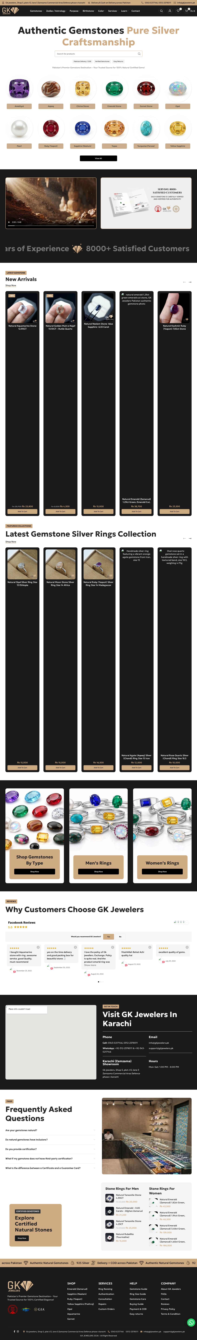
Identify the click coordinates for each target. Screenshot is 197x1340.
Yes (108, 937)
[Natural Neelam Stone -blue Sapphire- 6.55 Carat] (98, 307)
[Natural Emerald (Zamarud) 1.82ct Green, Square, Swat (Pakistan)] (153, 1202)
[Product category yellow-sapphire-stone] (178, 132)
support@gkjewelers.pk (161, 1048)
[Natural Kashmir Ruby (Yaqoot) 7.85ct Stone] (175, 308)
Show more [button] (90, 965)
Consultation (105, 1299)
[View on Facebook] (38, 947)
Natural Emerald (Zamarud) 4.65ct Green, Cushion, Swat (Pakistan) (173, 1241)
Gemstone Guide (138, 1289)
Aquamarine (73, 1314)
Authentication (106, 1294)
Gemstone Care (138, 1299)
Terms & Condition (170, 1314)
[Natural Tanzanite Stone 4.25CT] (109, 1224)
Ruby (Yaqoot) (74, 1299)
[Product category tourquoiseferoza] (146, 132)
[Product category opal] (178, 92)
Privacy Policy (168, 1309)
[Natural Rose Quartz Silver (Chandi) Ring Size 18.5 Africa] (175, 651)
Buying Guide (137, 1304)
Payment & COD (138, 1309)
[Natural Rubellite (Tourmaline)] (109, 1237)
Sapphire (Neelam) (77, 1294)
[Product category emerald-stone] (114, 92)
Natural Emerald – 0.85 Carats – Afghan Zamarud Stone (129, 1211)
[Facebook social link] (14, 1331)
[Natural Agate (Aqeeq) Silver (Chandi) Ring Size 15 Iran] (137, 651)
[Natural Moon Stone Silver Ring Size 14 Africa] (60, 564)
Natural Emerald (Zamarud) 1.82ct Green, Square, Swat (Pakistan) (172, 1202)
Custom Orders (106, 1309)
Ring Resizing (105, 1289)
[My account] (170, 11)
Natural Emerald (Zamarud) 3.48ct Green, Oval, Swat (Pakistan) (172, 1228)
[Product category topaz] (114, 132)
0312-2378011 (165, 2)
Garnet (71, 1319)
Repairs (102, 1304)
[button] (22, 511)
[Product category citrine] (82, 92)
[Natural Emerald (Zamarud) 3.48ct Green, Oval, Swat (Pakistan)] (153, 1228)
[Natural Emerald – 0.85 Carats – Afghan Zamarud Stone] (109, 1211)
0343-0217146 (151, 2)
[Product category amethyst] (19, 92)
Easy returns (136, 1314)
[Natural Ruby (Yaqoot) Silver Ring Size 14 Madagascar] (98, 564)
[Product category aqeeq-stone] (51, 92)
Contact (165, 1299)
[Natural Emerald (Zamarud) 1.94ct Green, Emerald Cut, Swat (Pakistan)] (153, 1215)
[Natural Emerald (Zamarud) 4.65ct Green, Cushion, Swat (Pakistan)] (153, 1242)
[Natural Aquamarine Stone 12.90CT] (22, 308)
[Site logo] (10, 10)
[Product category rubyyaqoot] (51, 132)
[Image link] (20, 1286)
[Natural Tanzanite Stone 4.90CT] (109, 1198)
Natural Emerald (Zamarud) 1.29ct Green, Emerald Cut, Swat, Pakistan (136, 502)
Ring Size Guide (138, 1294)
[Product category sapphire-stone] (82, 132)
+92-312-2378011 (123, 1048)
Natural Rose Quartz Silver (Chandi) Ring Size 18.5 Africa (174, 758)
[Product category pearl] (19, 132)
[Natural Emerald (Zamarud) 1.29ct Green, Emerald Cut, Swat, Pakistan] (137, 394)
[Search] (161, 11)
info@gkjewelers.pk (186, 2)
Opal (69, 1309)
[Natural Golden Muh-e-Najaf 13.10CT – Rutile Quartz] (60, 308)
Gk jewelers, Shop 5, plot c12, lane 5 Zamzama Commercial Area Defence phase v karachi (45, 2)
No (120, 937)
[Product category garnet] (146, 92)
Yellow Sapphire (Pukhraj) (80, 1304)
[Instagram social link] (18, 1331)
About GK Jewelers (171, 1289)
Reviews (165, 1304)
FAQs (164, 1294)
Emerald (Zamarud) (77, 1289)
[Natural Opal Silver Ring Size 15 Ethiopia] (22, 564)
